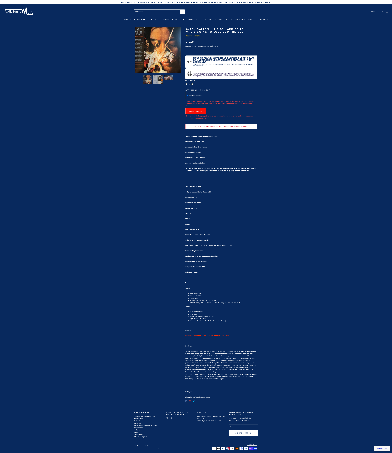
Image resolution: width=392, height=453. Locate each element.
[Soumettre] (182, 11)
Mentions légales (140, 437)
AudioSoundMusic (143, 445)
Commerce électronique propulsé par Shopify (147, 448)
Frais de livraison (191, 46)
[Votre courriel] (243, 427)
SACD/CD (164, 19)
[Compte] (382, 12)
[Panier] (387, 12)
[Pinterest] (190, 401)
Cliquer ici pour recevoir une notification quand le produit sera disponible (221, 126)
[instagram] (167, 418)
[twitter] (171, 418)
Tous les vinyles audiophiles (144, 416)
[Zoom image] (158, 50)
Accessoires (225, 19)
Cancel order (382, 448)
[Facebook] (186, 401)
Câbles (212, 19)
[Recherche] (157, 11)
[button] (139, 50)
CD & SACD (138, 418)
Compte (251, 19)
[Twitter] (193, 401)
